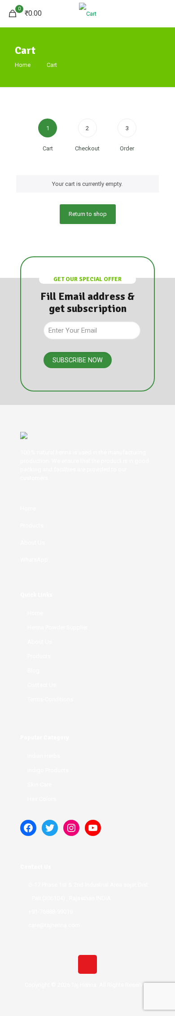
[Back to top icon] (87, 964)
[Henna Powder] (87, 13)
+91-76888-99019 (50, 911)
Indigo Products (48, 770)
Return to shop (88, 214)
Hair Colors (41, 799)
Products (39, 656)
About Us (39, 641)
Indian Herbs (43, 755)
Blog (33, 670)
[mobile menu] (163, 13)
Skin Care (39, 784)
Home (23, 65)
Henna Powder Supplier (57, 627)
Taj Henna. (84, 984)
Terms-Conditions (50, 699)
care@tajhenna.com (54, 925)
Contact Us (41, 685)
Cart (52, 65)
